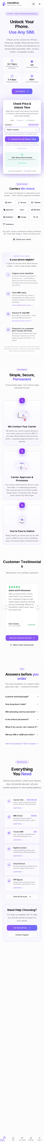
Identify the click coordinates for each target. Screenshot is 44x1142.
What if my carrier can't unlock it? (21, 727)
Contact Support (22, 935)
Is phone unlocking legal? (17, 696)
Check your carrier (23, 239)
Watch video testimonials (23, 645)
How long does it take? (15, 704)
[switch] (33, 4)
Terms (34, 145)
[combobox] (22, 129)
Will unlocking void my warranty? (20, 712)
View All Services (20, 897)
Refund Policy (22, 148)
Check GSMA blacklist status (21, 305)
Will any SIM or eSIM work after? (20, 734)
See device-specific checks (21, 321)
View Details (22, 163)
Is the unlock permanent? (17, 719)
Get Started (20, 91)
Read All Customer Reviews (20, 638)
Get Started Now (20, 928)
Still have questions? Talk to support (21, 744)
